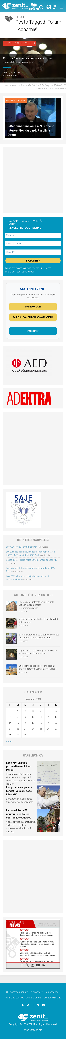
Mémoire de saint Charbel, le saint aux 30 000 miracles (38, 620)
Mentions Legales (14, 997)
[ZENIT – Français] (18, 6)
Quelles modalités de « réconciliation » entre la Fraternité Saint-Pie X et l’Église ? (37, 667)
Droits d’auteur (34, 997)
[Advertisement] (33, 180)
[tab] (19, 924)
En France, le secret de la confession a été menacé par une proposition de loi (39, 636)
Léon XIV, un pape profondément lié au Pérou (18, 766)
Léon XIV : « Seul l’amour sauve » (21, 547)
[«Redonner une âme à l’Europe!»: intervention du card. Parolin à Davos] (33, 118)
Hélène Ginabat (10, 75)
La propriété (36, 992)
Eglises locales (15, 100)
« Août (9, 741)
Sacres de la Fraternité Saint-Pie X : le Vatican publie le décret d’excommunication (36, 605)
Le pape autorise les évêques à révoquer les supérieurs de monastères (38, 652)
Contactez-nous (52, 997)
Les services (51, 992)
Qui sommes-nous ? (17, 992)
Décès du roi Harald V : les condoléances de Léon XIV (31, 560)
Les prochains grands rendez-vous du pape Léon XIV (19, 791)
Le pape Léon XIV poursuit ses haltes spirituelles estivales (18, 814)
